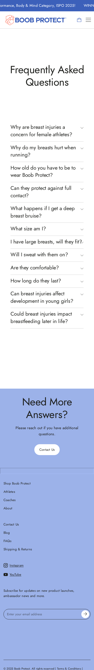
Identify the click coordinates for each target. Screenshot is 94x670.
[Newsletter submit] (85, 614)
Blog (6, 532)
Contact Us (11, 524)
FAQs (7, 541)
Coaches (9, 500)
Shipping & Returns (17, 549)
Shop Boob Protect (17, 483)
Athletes (9, 491)
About (7, 508)
